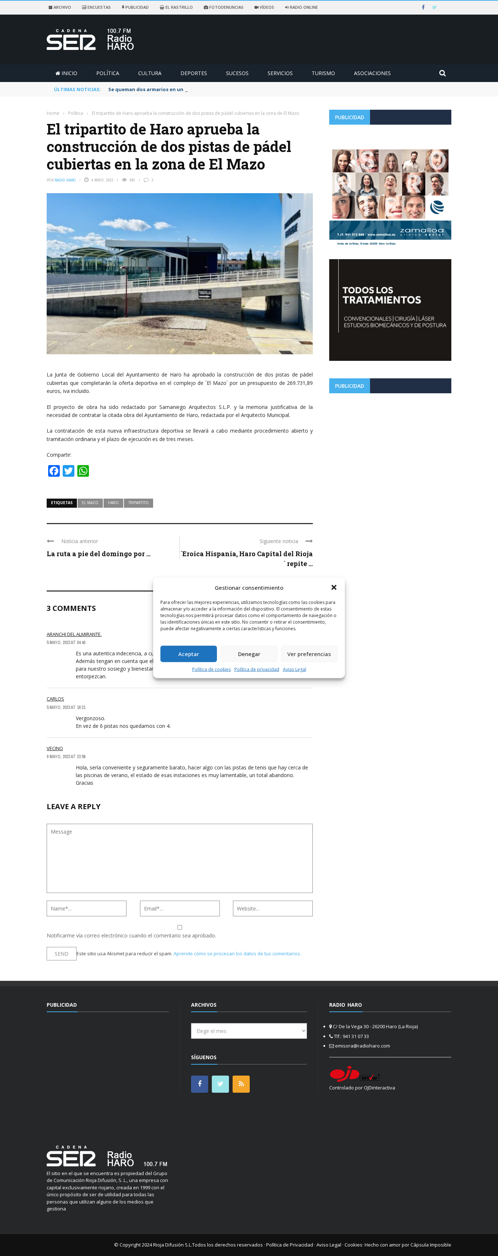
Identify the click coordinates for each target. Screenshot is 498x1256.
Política (107, 73)
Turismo (323, 73)
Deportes (193, 73)
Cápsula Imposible (431, 1244)
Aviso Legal (294, 669)
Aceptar (188, 654)
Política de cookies (211, 669)
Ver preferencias (309, 654)
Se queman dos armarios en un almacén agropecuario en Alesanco (189, 89)
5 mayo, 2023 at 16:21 (66, 707)
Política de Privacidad (289, 1244)
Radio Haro (65, 180)
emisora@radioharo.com (362, 1045)
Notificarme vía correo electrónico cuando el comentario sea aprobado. (131, 935)
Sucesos (237, 73)
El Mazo (90, 502)
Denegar (249, 654)
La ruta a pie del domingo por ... (99, 553)
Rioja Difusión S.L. (172, 1244)
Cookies (353, 1244)
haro (113, 502)
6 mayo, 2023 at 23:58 (66, 757)
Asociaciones (372, 73)
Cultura (150, 73)
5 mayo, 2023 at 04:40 (66, 642)
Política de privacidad (256, 669)
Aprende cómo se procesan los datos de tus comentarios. (237, 953)
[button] (334, 587)
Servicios (280, 73)
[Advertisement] (390, 449)
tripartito (138, 502)
